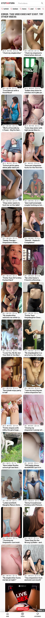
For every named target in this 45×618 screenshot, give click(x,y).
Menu (40, 610)
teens (24, 9)
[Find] (42, 3)
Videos (22, 616)
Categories (37, 616)
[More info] (19, 48)
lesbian (15, 9)
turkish (6, 9)
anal (31, 9)
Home (7, 616)
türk (39, 9)
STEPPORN (8, 3)
